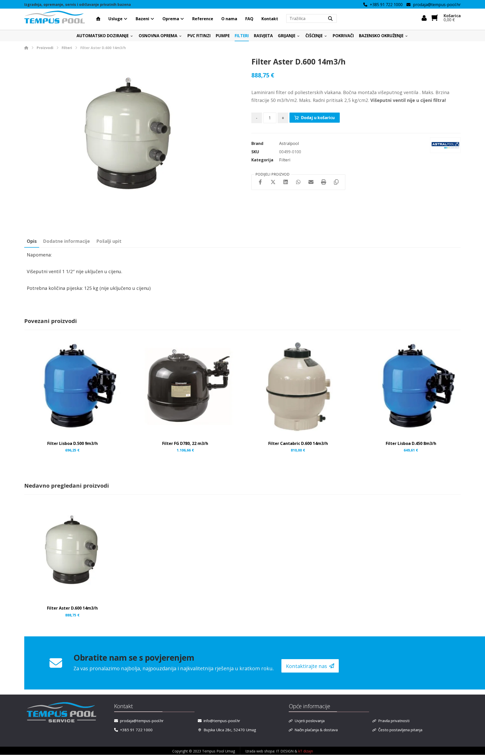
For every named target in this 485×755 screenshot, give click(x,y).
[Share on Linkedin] (286, 182)
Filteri (284, 160)
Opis (32, 241)
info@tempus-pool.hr (222, 720)
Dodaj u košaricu (318, 117)
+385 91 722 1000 (136, 729)
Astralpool (289, 143)
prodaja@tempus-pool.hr (142, 720)
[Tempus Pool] (26, 47)
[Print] (324, 182)
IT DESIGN (285, 751)
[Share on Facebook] (260, 182)
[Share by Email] (311, 182)
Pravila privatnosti (393, 720)
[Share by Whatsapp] (298, 182)
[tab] (31, 241)
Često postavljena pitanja (400, 729)
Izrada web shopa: (260, 751)
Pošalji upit (109, 241)
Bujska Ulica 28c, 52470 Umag (230, 729)
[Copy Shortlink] (336, 182)
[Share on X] (273, 182)
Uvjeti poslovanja (310, 720)
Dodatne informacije (66, 241)
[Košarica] (435, 17)
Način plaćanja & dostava (316, 729)
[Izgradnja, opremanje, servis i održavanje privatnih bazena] (54, 17)
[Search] (330, 18)
